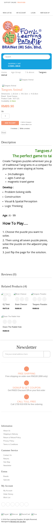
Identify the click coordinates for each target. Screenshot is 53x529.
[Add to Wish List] (5, 299)
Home (4, 72)
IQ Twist (6, 304)
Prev (46, 82)
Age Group (16, 72)
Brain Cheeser (21, 304)
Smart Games (12, 96)
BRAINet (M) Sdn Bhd (18, 522)
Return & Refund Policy (12, 437)
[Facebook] (3, 504)
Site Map (6, 462)
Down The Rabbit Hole (12, 327)
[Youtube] (26, 504)
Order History (8, 494)
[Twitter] (13, 504)
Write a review (25, 128)
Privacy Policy (8, 441)
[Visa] (34, 514)
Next (50, 82)
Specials (6, 480)
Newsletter (7, 465)
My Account (7, 491)
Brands (6, 476)
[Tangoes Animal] (26, 80)
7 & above (29, 72)
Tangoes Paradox (40, 304)
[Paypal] (4, 514)
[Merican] (14, 514)
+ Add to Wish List (26, 124)
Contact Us (7, 455)
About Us (6, 431)
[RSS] (22, 504)
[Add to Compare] (9, 294)
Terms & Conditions (10, 444)
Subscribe (46, 354)
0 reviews (14, 128)
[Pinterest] (8, 504)
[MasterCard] (24, 514)
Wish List (6, 497)
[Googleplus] (17, 504)
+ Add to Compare (25, 122)
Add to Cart (5, 294)
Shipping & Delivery (10, 434)
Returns (6, 459)
